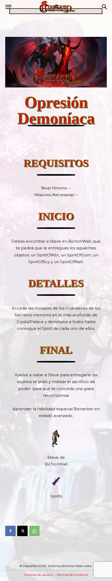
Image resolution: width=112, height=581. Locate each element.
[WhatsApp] (34, 531)
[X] (22, 531)
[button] (8, 7)
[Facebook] (10, 531)
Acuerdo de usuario (38, 575)
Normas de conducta (72, 575)
